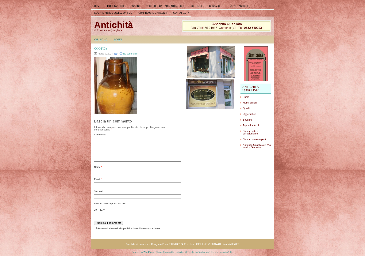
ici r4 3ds (210, 252)
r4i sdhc (201, 252)
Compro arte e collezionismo (113, 13)
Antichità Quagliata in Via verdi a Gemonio (257, 146)
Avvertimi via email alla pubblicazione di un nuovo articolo (128, 228)
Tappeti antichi (238, 6)
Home (97, 6)
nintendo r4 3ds (226, 252)
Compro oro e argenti (152, 13)
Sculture (196, 6)
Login (118, 39)
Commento (100, 134)
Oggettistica (249, 114)
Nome (98, 167)
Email (98, 179)
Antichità (113, 25)
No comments (130, 53)
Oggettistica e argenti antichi (165, 6)
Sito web (98, 191)
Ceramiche (216, 6)
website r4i (181, 252)
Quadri (135, 6)
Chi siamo (100, 39)
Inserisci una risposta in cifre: (110, 203)
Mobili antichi (115, 6)
